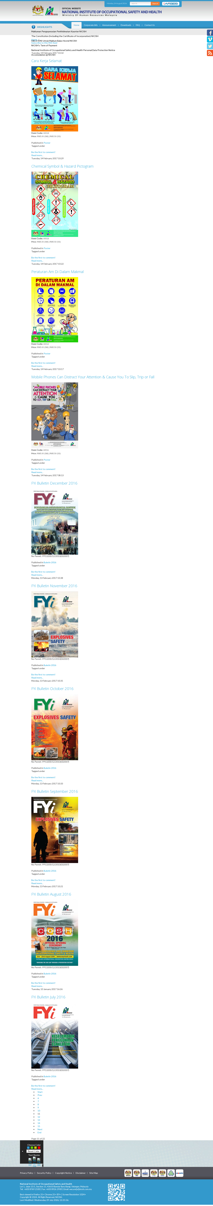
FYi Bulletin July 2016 (48, 996)
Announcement (109, 25)
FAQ (138, 25)
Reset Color (33, 1151)
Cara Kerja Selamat (46, 60)
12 (39, 1117)
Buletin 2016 (50, 562)
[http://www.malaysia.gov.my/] (128, 1172)
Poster (47, 142)
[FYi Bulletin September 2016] (54, 829)
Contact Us (150, 25)
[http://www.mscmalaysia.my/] (145, 1172)
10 (39, 1110)
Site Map (93, 1173)
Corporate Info (91, 25)
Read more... (37, 155)
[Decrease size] (38, 1161)
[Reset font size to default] (34, 1161)
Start (40, 1092)
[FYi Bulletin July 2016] (54, 1035)
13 (39, 1120)
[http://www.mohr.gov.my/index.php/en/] (154, 1172)
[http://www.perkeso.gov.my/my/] (171, 1172)
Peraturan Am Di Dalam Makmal (57, 271)
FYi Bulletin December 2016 (54, 483)
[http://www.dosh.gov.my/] (162, 1172)
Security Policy (44, 1173)
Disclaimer (81, 1173)
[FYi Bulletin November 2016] (54, 624)
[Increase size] (30, 1161)
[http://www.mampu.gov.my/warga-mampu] (179, 1172)
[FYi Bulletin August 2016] (54, 932)
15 (39, 1126)
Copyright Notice (63, 1173)
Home (76, 25)
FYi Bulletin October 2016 (52, 688)
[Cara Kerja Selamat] (54, 98)
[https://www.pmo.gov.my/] (136, 1172)
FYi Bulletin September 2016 (54, 791)
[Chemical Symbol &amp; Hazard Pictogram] (54, 204)
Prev (40, 1095)
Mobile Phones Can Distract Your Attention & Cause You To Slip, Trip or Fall (92, 376)
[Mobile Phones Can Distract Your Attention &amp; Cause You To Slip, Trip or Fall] (54, 415)
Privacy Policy (26, 1173)
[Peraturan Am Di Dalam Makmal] (54, 309)
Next (40, 1129)
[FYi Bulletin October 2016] (54, 727)
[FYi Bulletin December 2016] (54, 521)
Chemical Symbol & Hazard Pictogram (62, 166)
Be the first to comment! (43, 152)
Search (155, 3)
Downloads (126, 25)
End (39, 1132)
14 (39, 1123)
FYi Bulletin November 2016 (54, 585)
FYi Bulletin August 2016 (51, 894)
